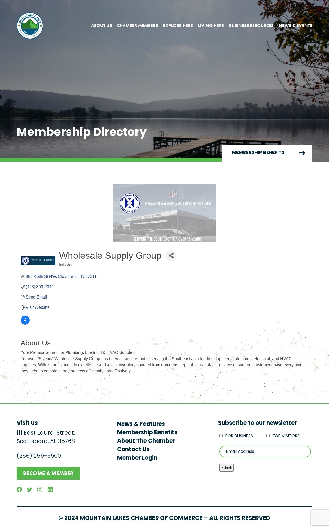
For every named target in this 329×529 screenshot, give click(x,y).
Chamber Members (137, 25)
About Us (101, 25)
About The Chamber (146, 441)
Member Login (137, 458)
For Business (239, 436)
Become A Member (48, 473)
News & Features (141, 424)
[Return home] (30, 25)
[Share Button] (171, 255)
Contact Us (133, 450)
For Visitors (286, 436)
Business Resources (251, 25)
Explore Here (178, 25)
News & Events (295, 25)
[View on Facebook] (25, 323)
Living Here (211, 25)
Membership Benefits (258, 153)
